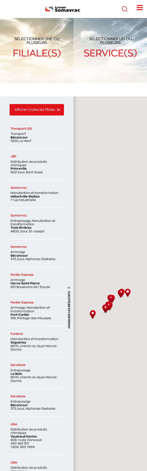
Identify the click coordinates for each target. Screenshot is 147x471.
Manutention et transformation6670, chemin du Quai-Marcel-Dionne (34, 341)
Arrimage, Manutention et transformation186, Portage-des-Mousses (31, 310)
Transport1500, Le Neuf (21, 134)
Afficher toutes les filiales (35, 109)
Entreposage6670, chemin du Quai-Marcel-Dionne (34, 373)
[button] (127, 293)
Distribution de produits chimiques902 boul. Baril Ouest (29, 164)
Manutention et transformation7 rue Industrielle (34, 194)
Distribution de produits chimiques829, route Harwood (29, 436)
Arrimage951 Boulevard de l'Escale (30, 281)
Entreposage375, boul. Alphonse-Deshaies (33, 402)
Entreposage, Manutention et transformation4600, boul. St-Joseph (33, 223)
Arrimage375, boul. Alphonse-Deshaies (33, 253)
